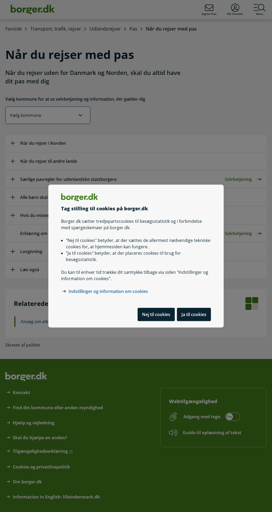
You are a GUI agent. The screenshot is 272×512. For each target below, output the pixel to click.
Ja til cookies (193, 314)
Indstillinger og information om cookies (108, 291)
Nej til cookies (156, 314)
